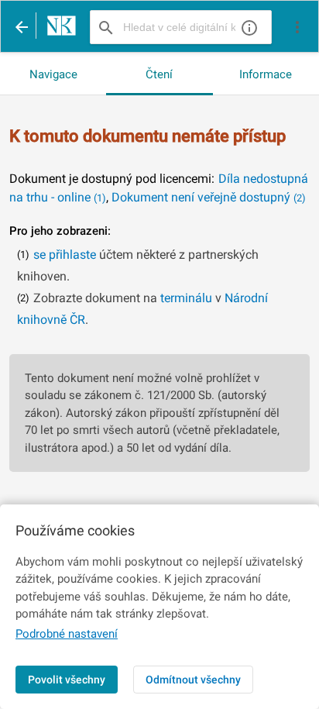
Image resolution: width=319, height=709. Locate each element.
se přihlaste (64, 254)
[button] (297, 27)
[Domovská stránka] (57, 27)
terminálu (186, 298)
